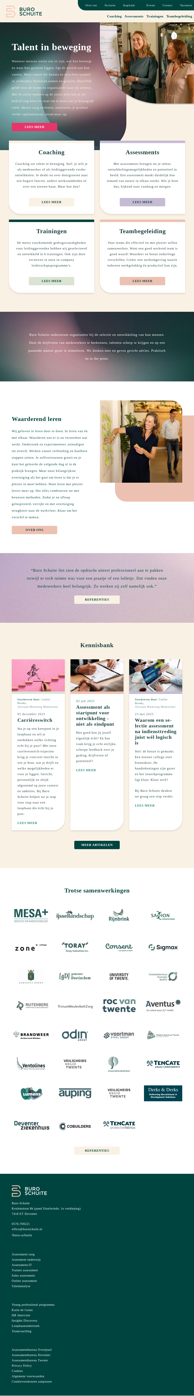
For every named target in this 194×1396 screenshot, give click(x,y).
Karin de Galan (22, 1310)
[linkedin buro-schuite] (22, 1235)
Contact (167, 5)
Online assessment (24, 1280)
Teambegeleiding (179, 16)
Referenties (97, 599)
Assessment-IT (22, 1265)
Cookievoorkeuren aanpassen (32, 1381)
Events (150, 5)
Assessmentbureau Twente (30, 1360)
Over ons (91, 5)
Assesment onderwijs (26, 1259)
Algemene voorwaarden (28, 1376)
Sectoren (110, 5)
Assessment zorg (23, 1254)
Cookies (17, 1371)
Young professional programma (33, 1304)
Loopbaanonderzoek (26, 1325)
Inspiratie (129, 5)
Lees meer (35, 127)
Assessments (134, 16)
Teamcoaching (21, 1331)
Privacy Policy (22, 1365)
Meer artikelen (97, 845)
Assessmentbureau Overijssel (32, 1349)
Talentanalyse (21, 1286)
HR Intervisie (21, 1315)
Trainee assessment (25, 1270)
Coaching (114, 16)
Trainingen (154, 16)
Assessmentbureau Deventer (31, 1355)
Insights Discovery (25, 1320)
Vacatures (186, 5)
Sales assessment (23, 1275)
